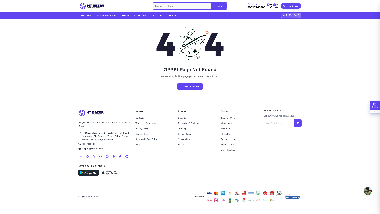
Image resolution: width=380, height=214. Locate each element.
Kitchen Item (140, 15)
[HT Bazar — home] (92, 6)
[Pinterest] (126, 156)
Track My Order (228, 118)
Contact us (140, 118)
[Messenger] (113, 156)
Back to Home (191, 86)
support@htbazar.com (92, 148)
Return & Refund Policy (146, 139)
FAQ (137, 144)
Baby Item (86, 15)
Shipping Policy (142, 134)
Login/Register (292, 6)
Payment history (228, 139)
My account (226, 123)
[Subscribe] (298, 123)
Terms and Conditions (145, 123)
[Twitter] (94, 156)
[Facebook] (81, 156)
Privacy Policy (141, 128)
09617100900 (88, 144)
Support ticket (227, 144)
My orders (225, 128)
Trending (125, 15)
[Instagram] (87, 156)
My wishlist (226, 134)
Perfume (172, 15)
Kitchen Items (184, 134)
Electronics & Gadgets (106, 15)
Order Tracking (228, 150)
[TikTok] (120, 156)
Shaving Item (157, 15)
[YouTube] (100, 156)
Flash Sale (292, 15)
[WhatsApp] (107, 156)
